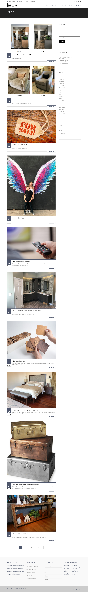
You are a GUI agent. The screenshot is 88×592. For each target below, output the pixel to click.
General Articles (62, 133)
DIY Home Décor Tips (20, 534)
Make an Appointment (30, 1)
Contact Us (77, 5)
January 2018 (61, 81)
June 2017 (61, 94)
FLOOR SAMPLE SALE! (20, 145)
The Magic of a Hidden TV (21, 262)
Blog (70, 5)
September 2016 (62, 113)
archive (60, 130)
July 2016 (61, 115)
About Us (64, 5)
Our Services (55, 5)
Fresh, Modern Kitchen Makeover (24, 55)
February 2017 (61, 102)
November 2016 (62, 109)
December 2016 (62, 107)
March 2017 (61, 100)
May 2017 (61, 96)
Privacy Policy (27, 588)
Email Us (20, 1)
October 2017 (61, 85)
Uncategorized (61, 134)
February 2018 (61, 79)
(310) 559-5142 (12, 1)
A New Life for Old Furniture (22, 100)
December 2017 (62, 83)
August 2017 (61, 90)
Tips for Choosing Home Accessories (25, 485)
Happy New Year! (18, 218)
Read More (51, 61)
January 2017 (61, 105)
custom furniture (62, 131)
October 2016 (61, 111)
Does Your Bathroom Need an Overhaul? (27, 311)
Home (47, 5)
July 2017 (61, 92)
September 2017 (62, 87)
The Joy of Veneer (18, 361)
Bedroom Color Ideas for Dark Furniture (26, 410)
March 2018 (61, 77)
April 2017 (61, 98)
